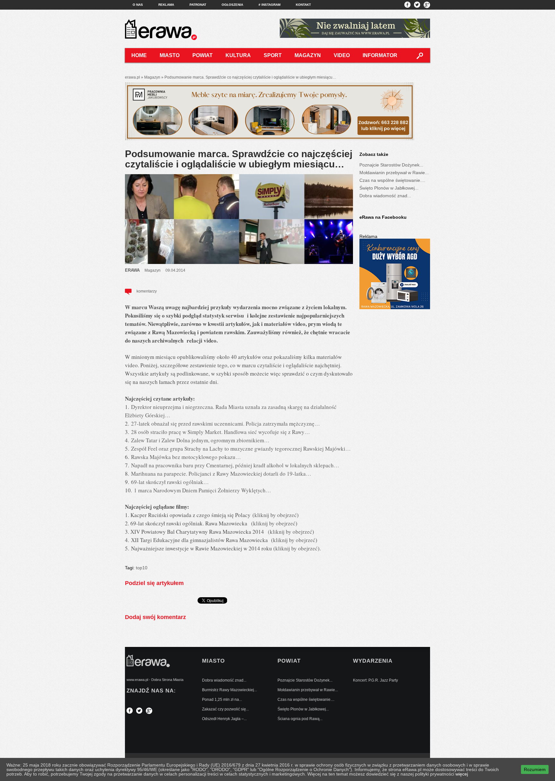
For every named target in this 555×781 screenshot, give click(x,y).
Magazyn (308, 55)
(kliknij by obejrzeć (290, 531)
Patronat (197, 4)
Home (139, 55)
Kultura (238, 55)
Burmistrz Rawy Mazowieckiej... (229, 690)
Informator (380, 55)
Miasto (170, 55)
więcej (461, 774)
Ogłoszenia (232, 4)
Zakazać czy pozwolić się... (225, 709)
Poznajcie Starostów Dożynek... (391, 164)
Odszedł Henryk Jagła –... (224, 719)
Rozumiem (535, 769)
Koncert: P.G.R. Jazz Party (375, 680)
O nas (138, 4)
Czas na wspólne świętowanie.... (392, 180)
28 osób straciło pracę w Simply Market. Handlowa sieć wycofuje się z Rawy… (220, 432)
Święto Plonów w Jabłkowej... (388, 188)
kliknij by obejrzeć (275, 515)
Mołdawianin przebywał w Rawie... (394, 172)
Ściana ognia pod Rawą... (300, 719)
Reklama (166, 4)
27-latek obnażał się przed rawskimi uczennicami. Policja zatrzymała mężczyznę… (225, 423)
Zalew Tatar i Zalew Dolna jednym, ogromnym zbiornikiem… (200, 440)
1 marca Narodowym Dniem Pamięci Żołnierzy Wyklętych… (202, 490)
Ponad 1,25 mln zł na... (222, 699)
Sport (273, 55)
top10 (141, 567)
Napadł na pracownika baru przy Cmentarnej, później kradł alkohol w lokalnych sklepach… (235, 465)
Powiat (202, 55)
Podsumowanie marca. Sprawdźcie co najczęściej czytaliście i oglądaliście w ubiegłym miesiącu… (238, 159)
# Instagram (269, 4)
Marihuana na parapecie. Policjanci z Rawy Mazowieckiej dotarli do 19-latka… (221, 473)
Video (342, 55)
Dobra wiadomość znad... (385, 195)
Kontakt (303, 4)
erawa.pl (132, 77)
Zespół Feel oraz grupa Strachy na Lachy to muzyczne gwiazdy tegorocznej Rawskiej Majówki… (241, 448)
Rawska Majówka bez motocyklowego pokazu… (186, 457)
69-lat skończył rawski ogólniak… (170, 482)
